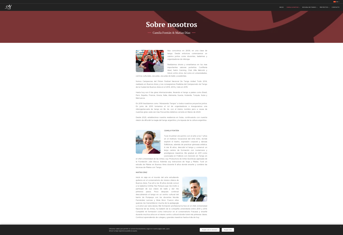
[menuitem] (282, 7)
